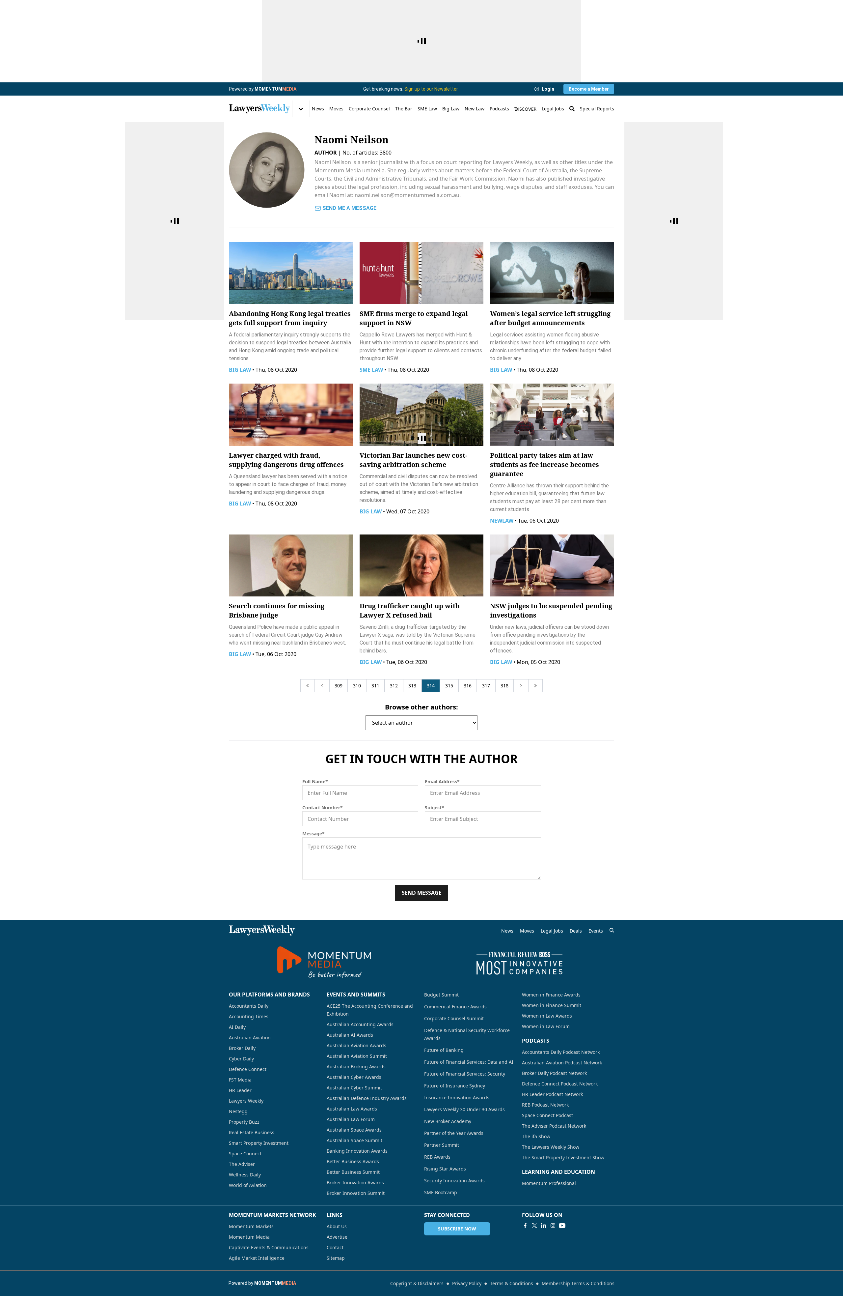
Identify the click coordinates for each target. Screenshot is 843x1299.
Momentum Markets (251, 1226)
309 (338, 685)
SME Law (427, 108)
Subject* (434, 807)
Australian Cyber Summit (354, 1087)
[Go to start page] (307, 685)
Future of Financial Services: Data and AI (468, 1062)
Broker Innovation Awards (355, 1182)
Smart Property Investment (258, 1143)
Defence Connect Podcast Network (560, 1084)
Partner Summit (441, 1145)
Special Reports (597, 108)
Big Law (450, 108)
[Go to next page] (521, 685)
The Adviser (242, 1164)
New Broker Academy (447, 1121)
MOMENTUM (275, 89)
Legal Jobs (553, 108)
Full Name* (315, 781)
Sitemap (336, 1258)
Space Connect (245, 1153)
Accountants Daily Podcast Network (561, 1052)
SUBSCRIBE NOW (457, 1229)
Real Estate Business (251, 1132)
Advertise (337, 1237)
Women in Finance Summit (551, 1005)
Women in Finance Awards (551, 995)
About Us (337, 1226)
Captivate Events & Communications (269, 1247)
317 (486, 685)
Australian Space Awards (354, 1130)
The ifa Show (536, 1136)
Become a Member (589, 89)
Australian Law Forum (351, 1119)
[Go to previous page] (322, 685)
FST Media (240, 1080)
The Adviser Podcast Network (554, 1126)
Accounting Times (248, 1016)
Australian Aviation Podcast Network (562, 1062)
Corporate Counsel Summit (454, 1018)
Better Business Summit (353, 1172)
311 (375, 685)
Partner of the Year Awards (453, 1133)
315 (449, 685)
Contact (335, 1247)
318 (504, 685)
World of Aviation (248, 1185)
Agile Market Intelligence (257, 1258)
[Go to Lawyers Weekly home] (259, 108)
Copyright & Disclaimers (417, 1283)
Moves (336, 108)
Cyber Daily (241, 1058)
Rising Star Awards (445, 1169)
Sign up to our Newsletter (431, 89)
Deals (576, 931)
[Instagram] (553, 1225)
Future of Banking (444, 1050)
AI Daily (237, 1027)
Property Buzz (244, 1122)
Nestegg (238, 1111)
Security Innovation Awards (454, 1180)
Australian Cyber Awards (354, 1077)
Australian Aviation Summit (357, 1056)
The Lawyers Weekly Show (550, 1147)
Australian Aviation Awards (356, 1045)
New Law (474, 108)
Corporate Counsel (369, 108)
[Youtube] (562, 1225)
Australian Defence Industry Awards (367, 1098)
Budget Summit (441, 995)
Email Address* (442, 781)
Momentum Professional (549, 1183)
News (318, 108)
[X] (534, 1225)
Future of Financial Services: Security (464, 1074)
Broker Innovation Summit (356, 1193)
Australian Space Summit (354, 1140)
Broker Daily (242, 1048)
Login (548, 89)
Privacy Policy (466, 1283)
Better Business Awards (353, 1161)
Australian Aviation (250, 1037)
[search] (612, 930)
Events (595, 931)
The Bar (403, 108)
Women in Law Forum (546, 1026)
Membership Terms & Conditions (578, 1283)
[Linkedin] (543, 1225)
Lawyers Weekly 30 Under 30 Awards (464, 1109)
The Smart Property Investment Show (563, 1157)
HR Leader (240, 1090)
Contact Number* (322, 807)
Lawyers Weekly (246, 1101)
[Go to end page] (535, 685)
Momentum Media (249, 1237)
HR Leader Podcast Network (552, 1094)
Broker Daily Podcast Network (554, 1073)
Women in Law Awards (547, 1016)
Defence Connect (247, 1069)
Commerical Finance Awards (455, 1006)
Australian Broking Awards (356, 1066)
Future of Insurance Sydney (454, 1085)
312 (394, 685)
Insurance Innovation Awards (456, 1097)
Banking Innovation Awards (357, 1151)
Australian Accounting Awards (360, 1024)
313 (412, 685)
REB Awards (437, 1157)
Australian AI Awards (350, 1035)
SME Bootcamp (440, 1192)
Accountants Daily (248, 1006)
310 (357, 685)
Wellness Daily (245, 1174)
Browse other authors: (421, 707)
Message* (313, 833)
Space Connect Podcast (547, 1115)
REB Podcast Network (545, 1105)
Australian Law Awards (352, 1109)
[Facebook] (525, 1225)
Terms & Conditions (511, 1283)
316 (468, 685)
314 (431, 685)
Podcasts (499, 108)
